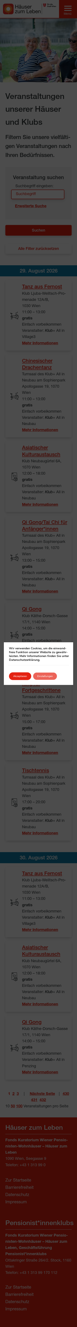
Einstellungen (45, 676)
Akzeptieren (20, 676)
